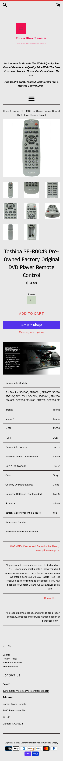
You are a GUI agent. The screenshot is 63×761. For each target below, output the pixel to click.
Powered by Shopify (49, 743)
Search (6, 654)
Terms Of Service (12, 662)
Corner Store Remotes (30, 743)
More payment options (31, 332)
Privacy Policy (10, 666)
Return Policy (10, 658)
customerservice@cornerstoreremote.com (26, 690)
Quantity (31, 294)
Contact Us (50, 598)
